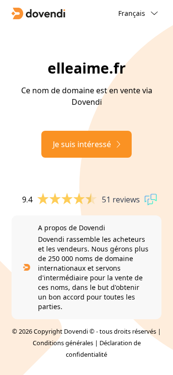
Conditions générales (63, 342)
